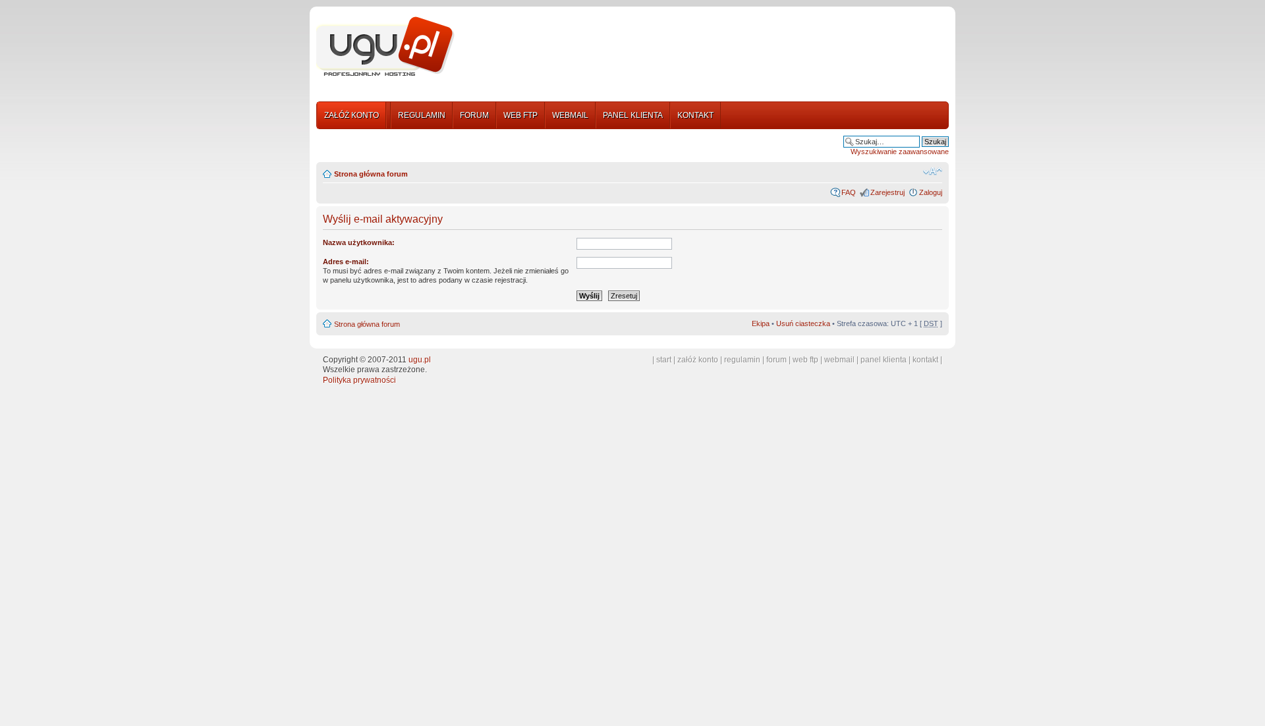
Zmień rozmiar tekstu (932, 171)
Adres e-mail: (346, 261)
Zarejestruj (887, 192)
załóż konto (697, 359)
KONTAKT (695, 115)
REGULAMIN (421, 115)
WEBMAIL (570, 115)
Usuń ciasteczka (803, 323)
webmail (839, 359)
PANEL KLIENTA (633, 115)
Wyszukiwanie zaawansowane (900, 151)
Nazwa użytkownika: (359, 242)
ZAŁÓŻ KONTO (351, 115)
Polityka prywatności (359, 380)
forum (776, 359)
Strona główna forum (371, 174)
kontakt (925, 359)
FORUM (474, 115)
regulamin (742, 359)
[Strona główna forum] (385, 46)
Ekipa (761, 323)
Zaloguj (930, 192)
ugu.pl (419, 359)
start (663, 359)
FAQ (848, 192)
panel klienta (883, 359)
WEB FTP (520, 115)
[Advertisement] (707, 48)
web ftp (805, 359)
